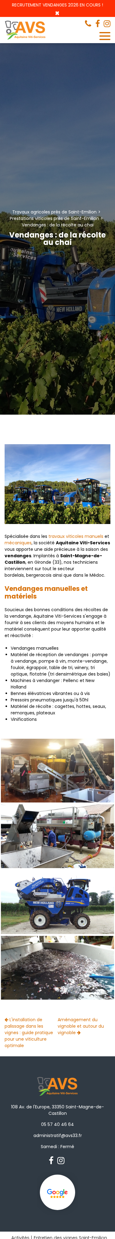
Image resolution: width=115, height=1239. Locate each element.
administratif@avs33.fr (57, 1135)
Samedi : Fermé (57, 1147)
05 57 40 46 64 (57, 1124)
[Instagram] (107, 23)
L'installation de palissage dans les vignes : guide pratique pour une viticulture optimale (29, 1033)
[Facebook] (97, 23)
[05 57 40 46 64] (89, 24)
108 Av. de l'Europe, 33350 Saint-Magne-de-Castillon (57, 1110)
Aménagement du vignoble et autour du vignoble (81, 1026)
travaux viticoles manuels (75, 536)
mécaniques (18, 543)
